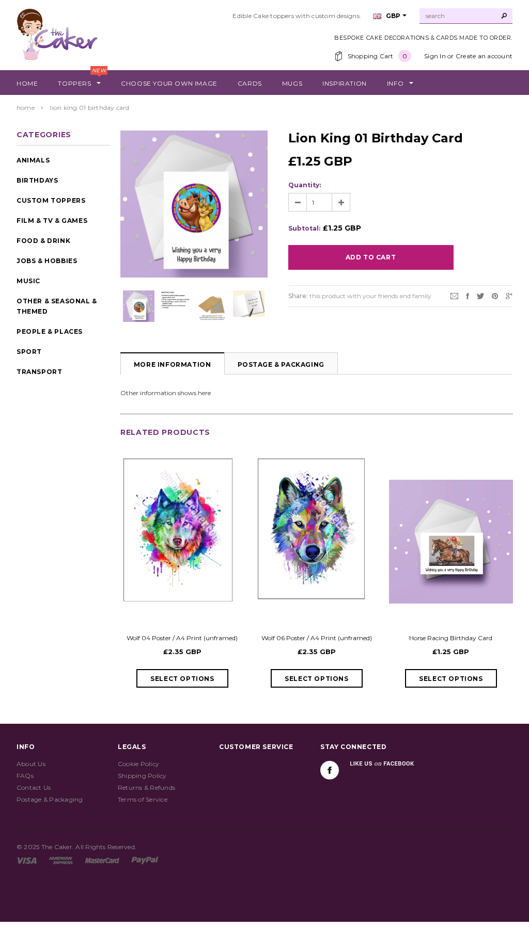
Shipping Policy (142, 775)
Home (26, 107)
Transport (39, 372)
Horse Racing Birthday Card (450, 638)
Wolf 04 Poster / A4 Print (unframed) (182, 638)
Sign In (435, 56)
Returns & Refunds (146, 787)
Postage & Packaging (281, 364)
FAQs (25, 775)
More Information (172, 364)
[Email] (454, 295)
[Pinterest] (495, 295)
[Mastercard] (102, 860)
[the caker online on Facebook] (329, 770)
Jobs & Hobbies (47, 261)
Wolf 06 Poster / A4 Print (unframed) (316, 638)
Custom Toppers (51, 200)
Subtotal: (304, 228)
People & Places (50, 331)
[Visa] (27, 860)
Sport (29, 351)
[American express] (61, 860)
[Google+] (509, 295)
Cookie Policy (138, 764)
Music (28, 281)
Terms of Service (142, 799)
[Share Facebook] (467, 295)
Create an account (484, 56)
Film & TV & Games (52, 220)
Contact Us (34, 787)
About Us (31, 764)
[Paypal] (145, 860)
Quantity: (304, 185)
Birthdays (37, 180)
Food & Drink (43, 241)
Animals (33, 160)
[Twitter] (480, 295)
